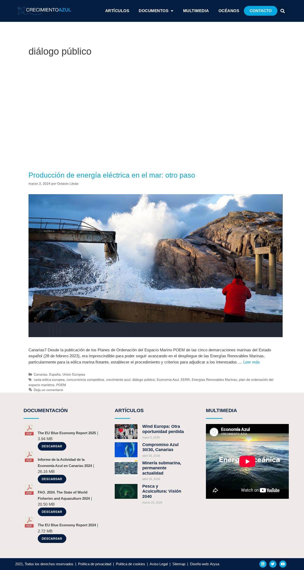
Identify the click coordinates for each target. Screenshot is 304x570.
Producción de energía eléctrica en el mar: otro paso (111, 175)
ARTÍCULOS (117, 11)
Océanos (228, 11)
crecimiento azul (118, 380)
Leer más (251, 362)
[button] (260, 11)
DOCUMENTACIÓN (46, 410)
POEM (61, 385)
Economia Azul (168, 380)
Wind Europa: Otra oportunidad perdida (163, 429)
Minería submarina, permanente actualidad (161, 468)
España (55, 374)
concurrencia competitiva (85, 380)
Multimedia (196, 11)
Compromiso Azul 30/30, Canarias (160, 447)
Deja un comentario (48, 390)
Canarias (40, 374)
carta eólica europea (49, 380)
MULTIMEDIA (221, 410)
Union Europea (73, 374)
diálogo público (143, 380)
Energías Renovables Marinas (214, 380)
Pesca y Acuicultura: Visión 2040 (161, 491)
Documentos (153, 11)
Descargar (52, 446)
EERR (185, 380)
